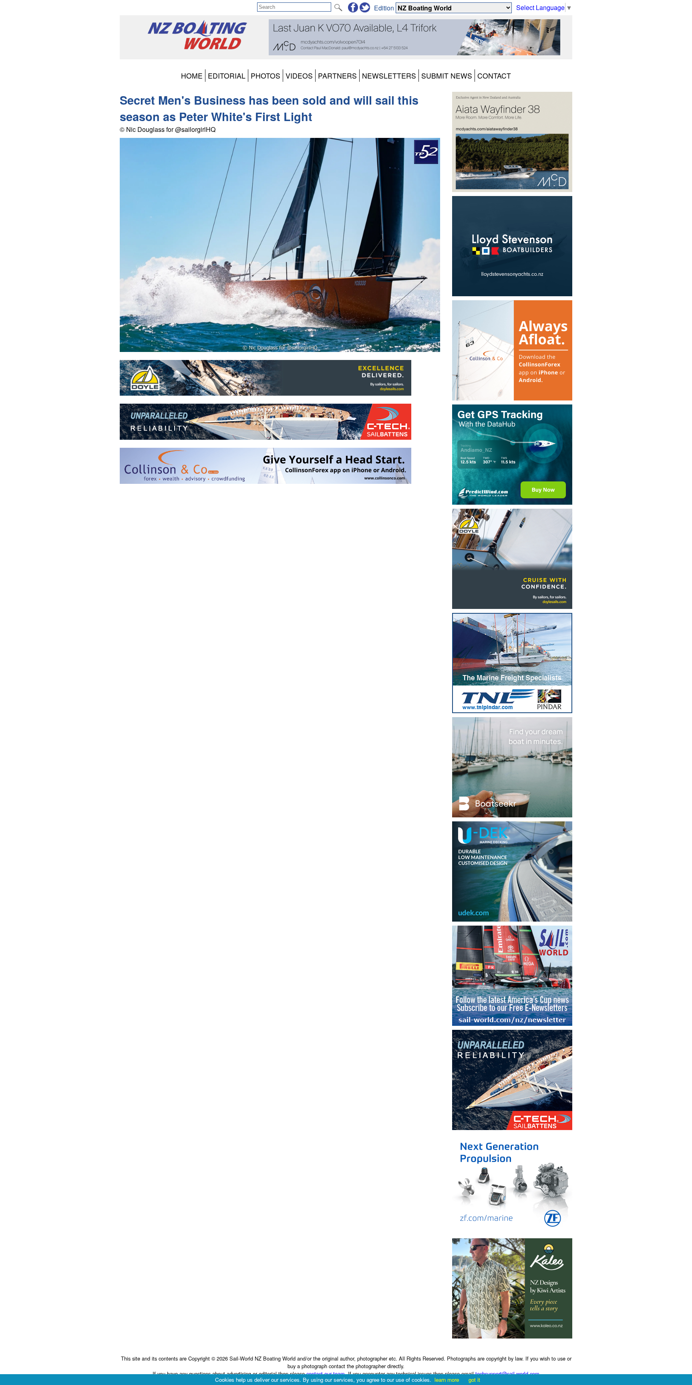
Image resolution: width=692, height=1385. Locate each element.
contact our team (325, 1373)
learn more (447, 1379)
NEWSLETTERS (389, 76)
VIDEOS (299, 76)
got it (474, 1379)
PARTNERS (337, 76)
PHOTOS (265, 76)
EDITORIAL (226, 76)
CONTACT (494, 76)
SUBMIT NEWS (446, 76)
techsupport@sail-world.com (507, 1373)
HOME (192, 76)
